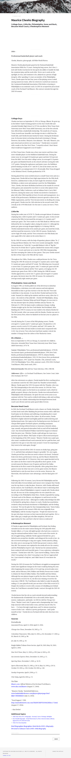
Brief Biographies (17, 726)
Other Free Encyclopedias (19, 722)
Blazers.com (15, 684)
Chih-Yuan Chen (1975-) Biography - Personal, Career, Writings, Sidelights (32, 716)
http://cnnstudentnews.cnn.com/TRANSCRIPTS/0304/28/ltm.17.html (34, 703)
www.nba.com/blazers (19, 686)
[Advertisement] (35, 39)
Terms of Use (7, 755)
